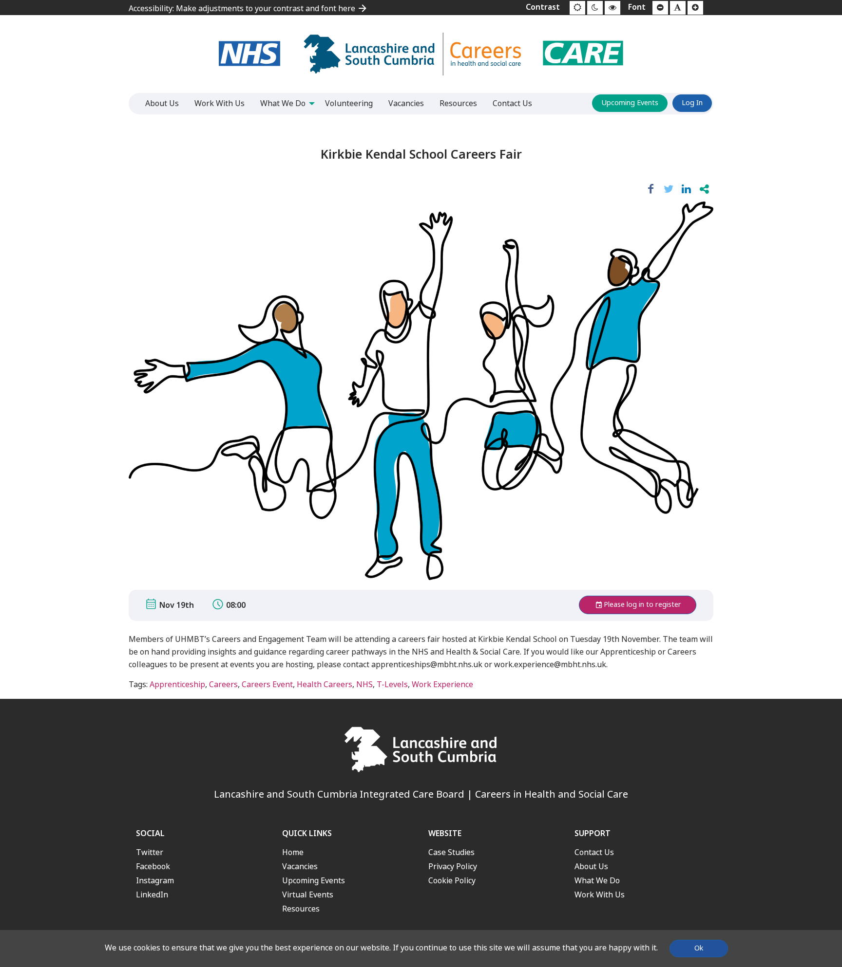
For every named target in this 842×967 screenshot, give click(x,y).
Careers (223, 684)
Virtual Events (307, 894)
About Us (591, 866)
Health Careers (324, 684)
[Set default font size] (678, 8)
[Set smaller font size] (660, 8)
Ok (698, 948)
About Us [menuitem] (162, 103)
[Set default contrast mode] (577, 8)
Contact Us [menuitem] (512, 103)
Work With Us (599, 894)
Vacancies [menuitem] (406, 103)
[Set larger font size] (695, 8)
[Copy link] (704, 189)
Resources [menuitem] (458, 103)
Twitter (149, 852)
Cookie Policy (452, 880)
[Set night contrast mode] (595, 8)
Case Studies (451, 852)
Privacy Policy (452, 866)
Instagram (155, 880)
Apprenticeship (177, 684)
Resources (301, 908)
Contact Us (594, 852)
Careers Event (267, 684)
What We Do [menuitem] (283, 103)
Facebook (153, 866)
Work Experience (442, 684)
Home (293, 852)
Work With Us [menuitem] (219, 103)
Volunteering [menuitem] (349, 103)
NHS (364, 684)
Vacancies (300, 866)
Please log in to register (642, 605)
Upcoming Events (629, 103)
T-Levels (392, 684)
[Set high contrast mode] (612, 8)
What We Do (597, 880)
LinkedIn (152, 894)
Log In (692, 103)
